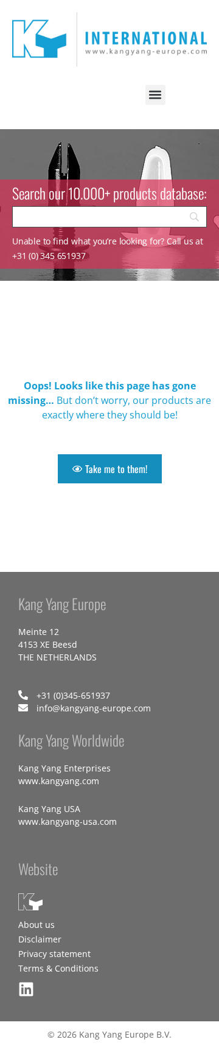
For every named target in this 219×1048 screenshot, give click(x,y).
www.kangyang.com (58, 781)
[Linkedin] (26, 989)
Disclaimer (39, 939)
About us (36, 924)
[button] (155, 95)
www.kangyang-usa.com (67, 821)
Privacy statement (54, 953)
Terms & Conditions (58, 968)
